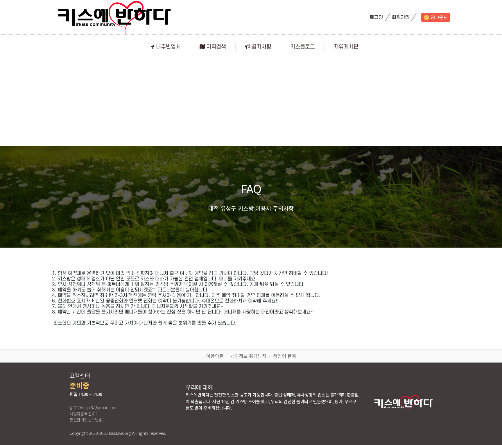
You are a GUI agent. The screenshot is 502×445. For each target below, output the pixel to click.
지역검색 (215, 47)
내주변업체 (168, 47)
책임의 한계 (284, 355)
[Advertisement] (251, 102)
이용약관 (215, 355)
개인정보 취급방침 (248, 355)
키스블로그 (302, 47)
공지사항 (260, 47)
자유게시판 (346, 47)
